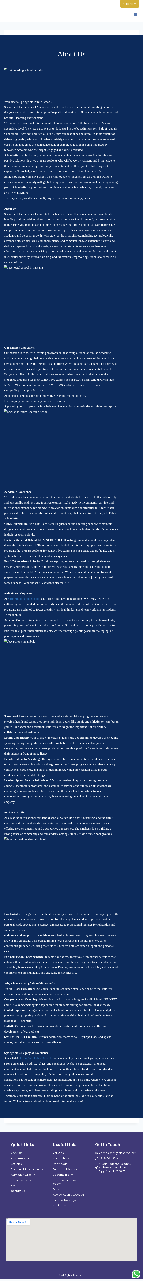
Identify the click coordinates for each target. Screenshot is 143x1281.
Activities (16, 1164)
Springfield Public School (24, 598)
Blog (14, 1185)
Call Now (129, 3)
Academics (18, 1158)
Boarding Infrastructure (25, 1169)
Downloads (60, 1164)
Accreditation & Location (68, 1194)
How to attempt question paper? (68, 1182)
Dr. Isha (57, 1189)
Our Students (61, 1158)
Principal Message (64, 1200)
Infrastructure (19, 1180)
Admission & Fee (21, 1174)
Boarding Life (61, 1174)
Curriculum (60, 1205)
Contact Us (18, 1191)
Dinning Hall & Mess (65, 1169)
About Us (16, 1153)
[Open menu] (135, 14)
